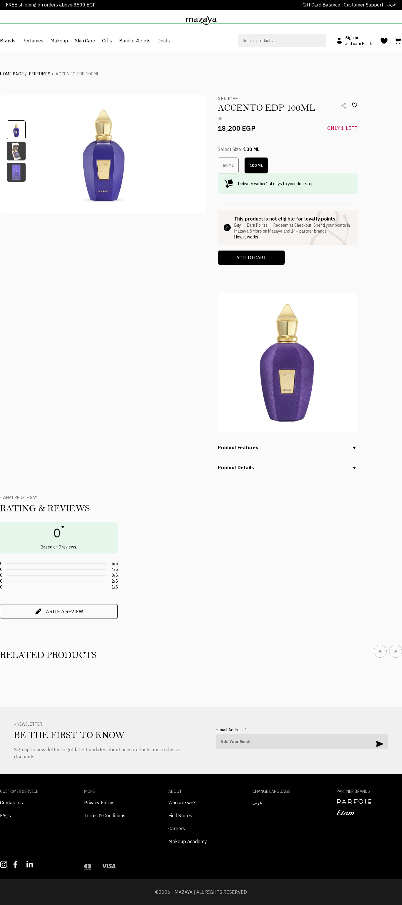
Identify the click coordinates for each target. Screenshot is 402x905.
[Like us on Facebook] (17, 864)
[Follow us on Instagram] (3, 864)
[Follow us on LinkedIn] (30, 864)
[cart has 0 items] (398, 40)
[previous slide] (380, 651)
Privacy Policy (98, 802)
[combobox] (282, 40)
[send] (380, 743)
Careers (176, 828)
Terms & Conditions (104, 815)
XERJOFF (228, 99)
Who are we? (181, 802)
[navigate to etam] (369, 813)
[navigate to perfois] (369, 801)
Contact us (11, 802)
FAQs (5, 815)
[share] (343, 105)
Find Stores (180, 815)
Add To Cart (251, 258)
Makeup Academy (187, 841)
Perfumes (41, 74)
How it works (246, 237)
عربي (391, 4)
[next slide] (395, 651)
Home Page (13, 74)
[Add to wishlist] (355, 105)
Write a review (64, 611)
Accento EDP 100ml (77, 74)
